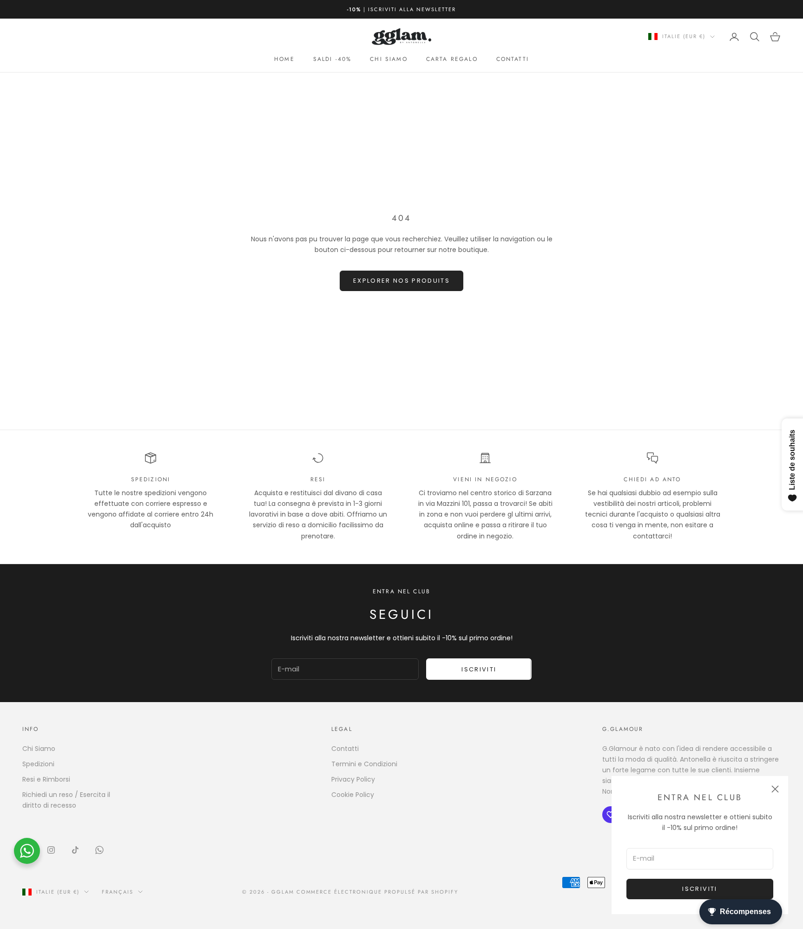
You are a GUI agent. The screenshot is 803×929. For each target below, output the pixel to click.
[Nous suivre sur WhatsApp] (99, 850)
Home (284, 59)
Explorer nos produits (401, 280)
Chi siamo (388, 59)
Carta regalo (452, 59)
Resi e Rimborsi (46, 779)
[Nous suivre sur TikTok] (75, 850)
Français (117, 892)
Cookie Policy (352, 794)
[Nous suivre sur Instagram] (51, 850)
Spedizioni (38, 764)
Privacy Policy (353, 779)
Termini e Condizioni (364, 764)
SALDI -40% (332, 59)
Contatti (512, 59)
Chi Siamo (38, 748)
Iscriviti (699, 888)
